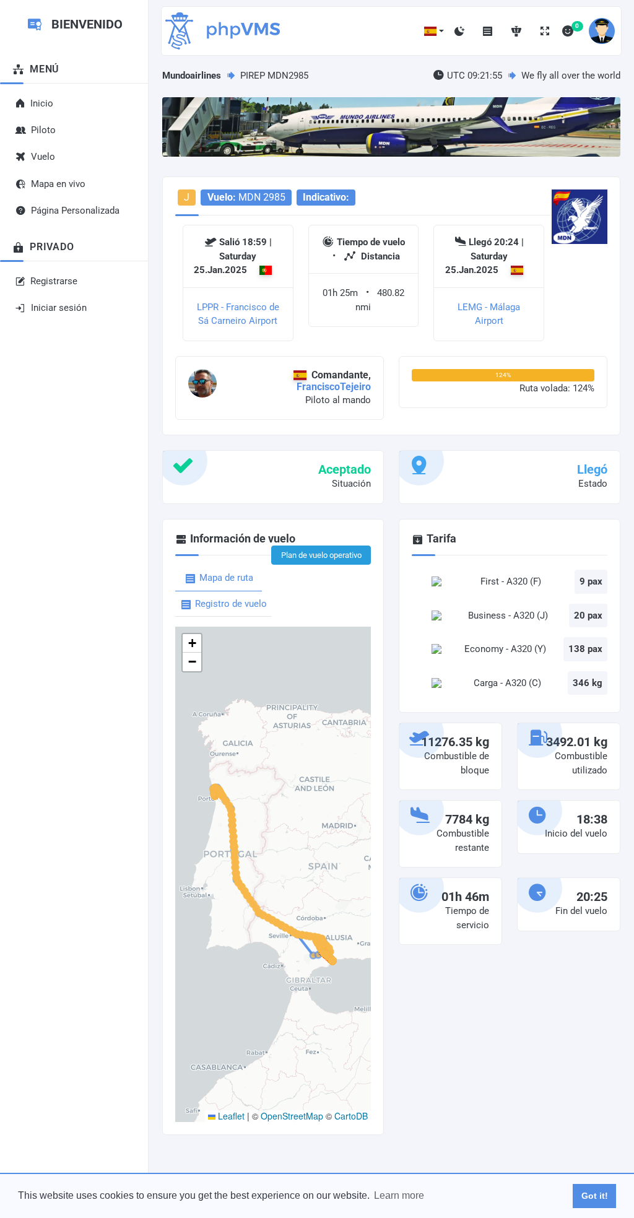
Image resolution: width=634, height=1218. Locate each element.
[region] (74, 574)
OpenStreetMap (292, 1116)
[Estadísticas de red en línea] (516, 31)
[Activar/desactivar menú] (488, 31)
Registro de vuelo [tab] (231, 603)
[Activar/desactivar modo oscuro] (459, 31)
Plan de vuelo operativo (321, 555)
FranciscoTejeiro (334, 387)
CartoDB (351, 1116)
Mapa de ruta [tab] (226, 577)
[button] (434, 31)
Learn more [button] (399, 1195)
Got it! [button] (594, 1196)
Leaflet (230, 1116)
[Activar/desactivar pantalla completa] (545, 31)
